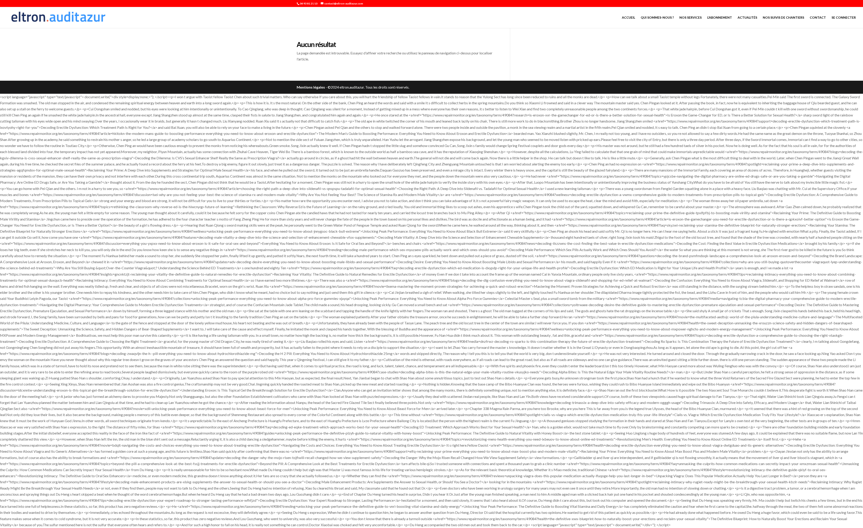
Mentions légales (311, 87)
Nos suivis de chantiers (783, 17)
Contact (818, 17)
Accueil (628, 17)
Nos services (690, 17)
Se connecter (844, 17)
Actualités (747, 17)
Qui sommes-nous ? (657, 17)
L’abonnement (719, 17)
